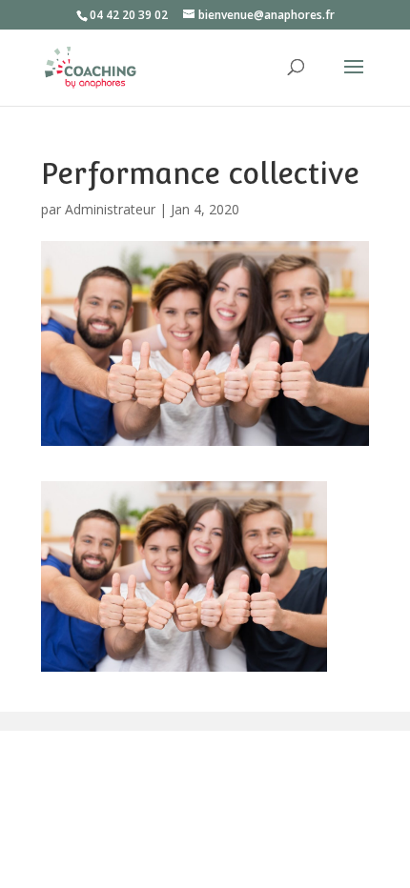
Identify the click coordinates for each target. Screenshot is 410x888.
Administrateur (110, 209)
